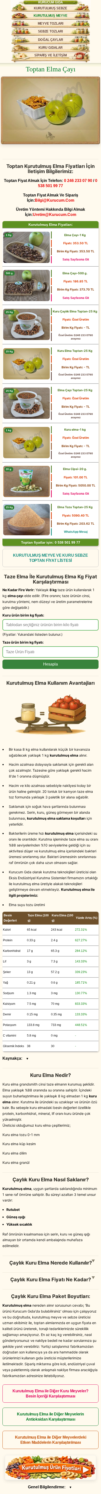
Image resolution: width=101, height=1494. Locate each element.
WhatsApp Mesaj (76, 532)
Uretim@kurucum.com (54, 214)
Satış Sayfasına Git (76, 259)
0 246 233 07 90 (78, 180)
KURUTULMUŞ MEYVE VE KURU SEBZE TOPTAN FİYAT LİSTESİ (50, 558)
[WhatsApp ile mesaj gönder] (74, 6)
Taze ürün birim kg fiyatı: (23, 642)
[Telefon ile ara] (89, 7)
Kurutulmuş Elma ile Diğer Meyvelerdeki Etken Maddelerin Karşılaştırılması (50, 1440)
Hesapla (50, 664)
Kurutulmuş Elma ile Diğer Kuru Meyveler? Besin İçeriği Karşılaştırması (50, 1393)
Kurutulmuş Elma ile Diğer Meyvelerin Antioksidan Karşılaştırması (50, 1416)
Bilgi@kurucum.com (54, 200)
